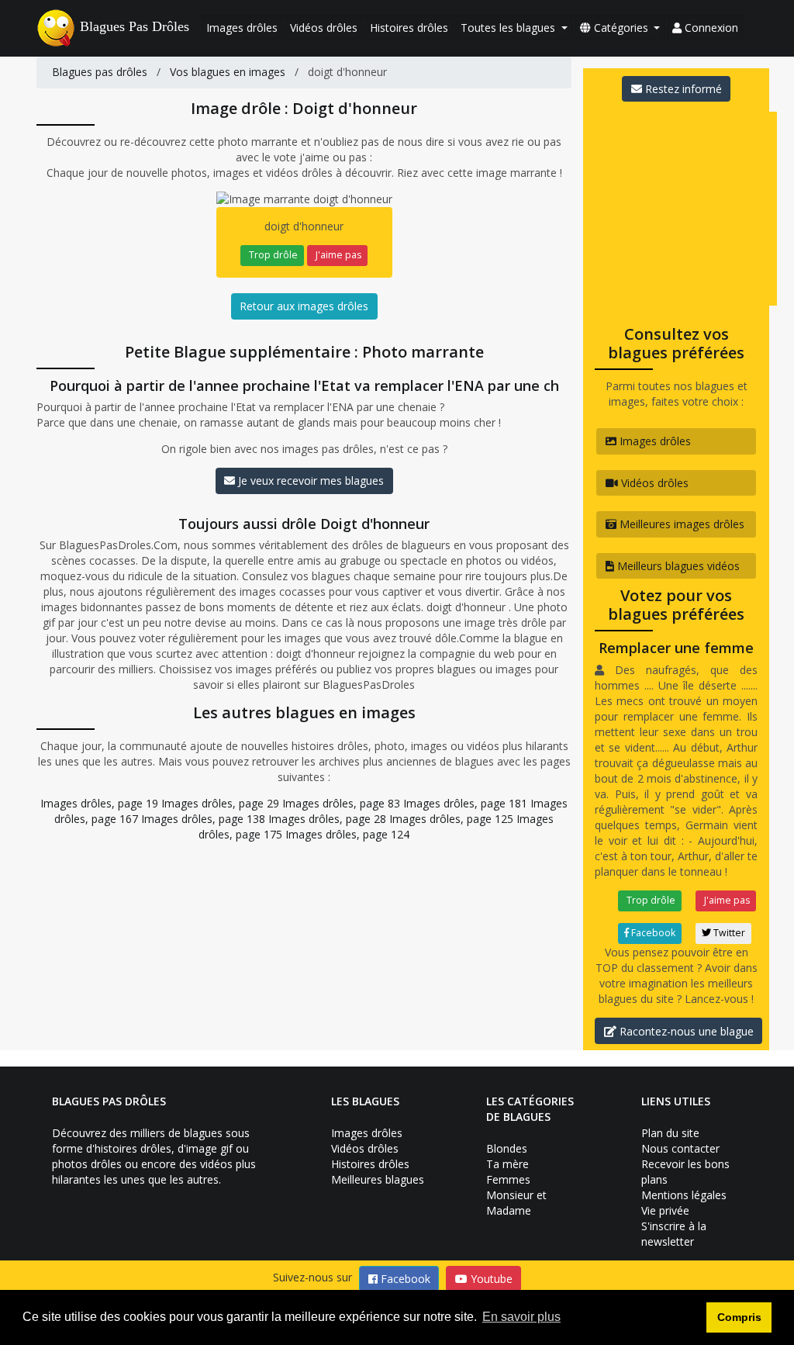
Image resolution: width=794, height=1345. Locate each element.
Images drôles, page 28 (327, 818)
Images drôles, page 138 (203, 818)
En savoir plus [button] (521, 1316)
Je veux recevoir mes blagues (309, 480)
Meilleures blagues (377, 1179)
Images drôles (242, 27)
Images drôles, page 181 (465, 803)
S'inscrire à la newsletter (673, 1234)
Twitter (728, 932)
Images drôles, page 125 (451, 818)
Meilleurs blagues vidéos (677, 565)
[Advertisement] (688, 209)
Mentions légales (684, 1195)
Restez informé (682, 88)
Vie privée (665, 1210)
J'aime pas (337, 254)
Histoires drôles (409, 27)
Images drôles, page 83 (341, 803)
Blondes (506, 1148)
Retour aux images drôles (304, 306)
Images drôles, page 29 (220, 803)
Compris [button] (739, 1317)
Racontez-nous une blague (685, 1031)
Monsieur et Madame (516, 1203)
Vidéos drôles (323, 27)
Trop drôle (272, 254)
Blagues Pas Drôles (134, 26)
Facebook (652, 932)
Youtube (490, 1278)
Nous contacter (680, 1148)
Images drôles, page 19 (99, 803)
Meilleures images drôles (680, 524)
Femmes (508, 1179)
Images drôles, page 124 (347, 834)
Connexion (710, 27)
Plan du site (670, 1132)
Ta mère (507, 1164)
